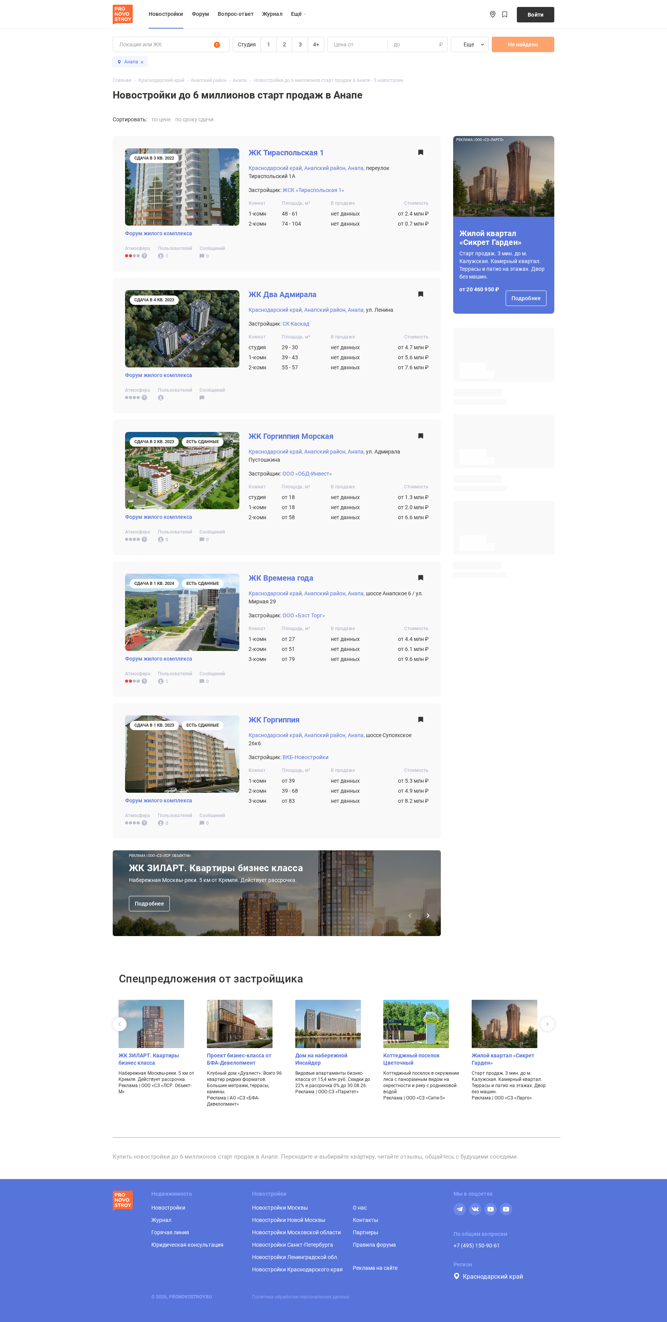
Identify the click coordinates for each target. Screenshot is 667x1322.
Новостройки (166, 14)
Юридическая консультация (187, 1245)
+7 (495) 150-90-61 (477, 1245)
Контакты (365, 1220)
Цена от (344, 44)
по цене (161, 119)
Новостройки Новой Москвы (288, 1220)
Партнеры (365, 1232)
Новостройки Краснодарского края (297, 1269)
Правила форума (374, 1245)
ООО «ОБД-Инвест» (307, 474)
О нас (360, 1208)
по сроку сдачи (194, 119)
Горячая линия (170, 1232)
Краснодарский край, (276, 168)
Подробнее (149, 904)
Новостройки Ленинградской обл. (295, 1257)
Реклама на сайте (375, 1268)
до (397, 44)
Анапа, (356, 168)
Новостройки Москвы (280, 1208)
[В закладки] (420, 154)
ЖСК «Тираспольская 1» (313, 190)
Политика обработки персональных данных (300, 1297)
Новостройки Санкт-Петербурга (292, 1245)
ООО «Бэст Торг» (304, 615)
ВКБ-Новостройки (305, 757)
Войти (535, 15)
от (336, 44)
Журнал (272, 14)
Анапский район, (325, 168)
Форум (201, 14)
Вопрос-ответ (236, 14)
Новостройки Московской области (296, 1232)
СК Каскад (296, 324)
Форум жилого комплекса (158, 233)
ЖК (286, 152)
